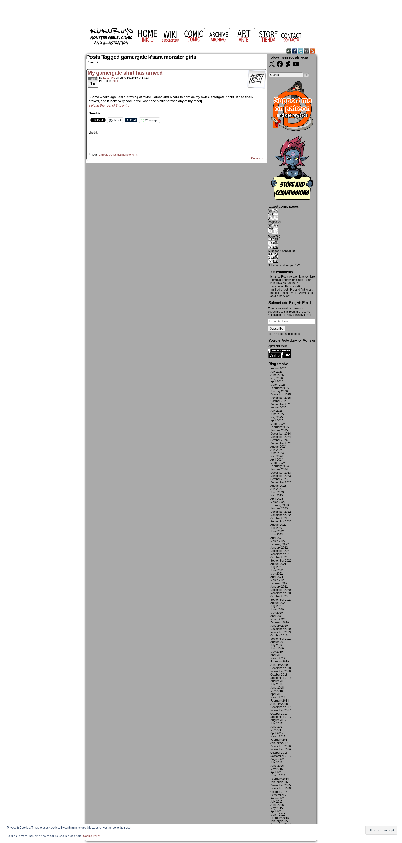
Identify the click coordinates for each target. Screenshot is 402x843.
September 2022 (280, 521)
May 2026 (276, 378)
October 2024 (279, 440)
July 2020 (276, 606)
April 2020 (276, 616)
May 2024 (276, 456)
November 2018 (280, 671)
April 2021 (276, 577)
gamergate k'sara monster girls (118, 154)
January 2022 (279, 547)
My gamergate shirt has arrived (125, 73)
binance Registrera (282, 276)
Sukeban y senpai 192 (282, 251)
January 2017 (279, 743)
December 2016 (280, 746)
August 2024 (278, 446)
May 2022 (276, 534)
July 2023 (276, 489)
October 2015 (279, 791)
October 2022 (279, 518)
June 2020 (277, 609)
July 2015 (276, 801)
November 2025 (280, 397)
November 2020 (280, 593)
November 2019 (280, 632)
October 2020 (279, 596)
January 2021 (279, 586)
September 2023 (280, 482)
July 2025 (276, 410)
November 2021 (280, 554)
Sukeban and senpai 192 (284, 265)
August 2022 (278, 524)
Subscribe (276, 328)
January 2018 (279, 704)
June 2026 (277, 375)
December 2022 (280, 511)
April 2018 (276, 694)
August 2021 (278, 563)
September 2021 (280, 560)
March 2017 (277, 736)
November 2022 (280, 515)
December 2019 (280, 629)
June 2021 (277, 570)
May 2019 (276, 651)
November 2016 (280, 749)
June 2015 (277, 804)
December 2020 (280, 590)
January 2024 (279, 469)
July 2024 (276, 450)
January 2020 (279, 625)
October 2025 (279, 401)
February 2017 (279, 739)
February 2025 (279, 427)
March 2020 (277, 619)
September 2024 (280, 443)
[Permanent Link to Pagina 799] (273, 219)
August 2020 (278, 603)
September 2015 (280, 795)
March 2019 (277, 658)
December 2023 (280, 472)
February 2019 (279, 661)
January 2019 (279, 664)
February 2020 (279, 622)
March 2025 (277, 423)
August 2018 (278, 681)
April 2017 (276, 733)
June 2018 (277, 687)
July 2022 (276, 528)
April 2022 (276, 537)
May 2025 (276, 417)
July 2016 (276, 762)
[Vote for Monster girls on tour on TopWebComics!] (279, 357)
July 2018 (276, 684)
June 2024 (277, 453)
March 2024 (277, 463)
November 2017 (280, 710)
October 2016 (279, 752)
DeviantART (289, 51)
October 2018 (279, 674)
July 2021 (276, 567)
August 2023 (278, 485)
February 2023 (279, 505)
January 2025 (279, 430)
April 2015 (276, 811)
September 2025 (280, 404)
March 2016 (277, 775)
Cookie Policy (91, 836)
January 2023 (279, 508)
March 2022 (277, 541)
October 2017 (279, 713)
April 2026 (276, 381)
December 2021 (280, 550)
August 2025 (278, 407)
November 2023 (280, 476)
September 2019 (280, 638)
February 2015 (279, 818)
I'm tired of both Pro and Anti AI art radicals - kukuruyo (291, 291)
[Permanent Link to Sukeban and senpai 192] (273, 262)
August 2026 (278, 368)
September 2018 (280, 677)
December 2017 (280, 707)
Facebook (295, 51)
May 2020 (276, 612)
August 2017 (278, 720)
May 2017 (276, 730)
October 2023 (279, 479)
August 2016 (278, 759)
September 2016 (280, 756)
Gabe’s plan (304, 279)
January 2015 (279, 821)
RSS (312, 51)
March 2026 (277, 384)
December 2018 (280, 668)
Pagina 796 (294, 283)
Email (306, 51)
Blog (115, 81)
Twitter (301, 51)
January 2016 (279, 782)
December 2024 (280, 433)
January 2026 (279, 391)
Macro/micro (307, 276)
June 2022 (277, 531)
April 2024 (276, 459)
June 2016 (277, 765)
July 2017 (276, 723)
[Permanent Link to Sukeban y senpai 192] (273, 247)
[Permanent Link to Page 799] (273, 233)
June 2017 (277, 726)
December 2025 (280, 394)
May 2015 (276, 808)
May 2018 (276, 690)
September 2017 (280, 717)
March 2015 (277, 814)
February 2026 (279, 388)
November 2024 (280, 436)
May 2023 (276, 495)
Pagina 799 (275, 222)
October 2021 (279, 557)
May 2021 (276, 573)
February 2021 (279, 583)
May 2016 (276, 769)
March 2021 (277, 580)
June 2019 (277, 648)
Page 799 (274, 236)
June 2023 (277, 492)
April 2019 (276, 655)
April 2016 (276, 772)
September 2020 (280, 599)
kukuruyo (109, 77)
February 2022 (279, 544)
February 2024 (279, 466)
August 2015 (278, 798)
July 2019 (276, 645)
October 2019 (279, 635)
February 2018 (279, 700)
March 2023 (277, 502)
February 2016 (279, 778)
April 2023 (276, 498)
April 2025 (276, 420)
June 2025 (277, 414)
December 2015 (280, 785)
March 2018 (277, 697)
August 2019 (278, 642)
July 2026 (276, 371)
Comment (257, 158)
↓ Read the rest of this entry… (111, 105)
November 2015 (280, 788)
